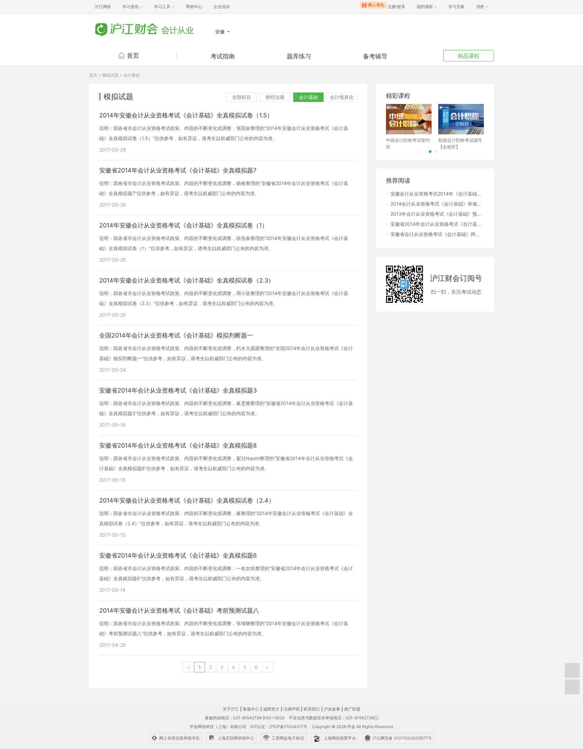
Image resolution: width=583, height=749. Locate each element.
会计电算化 (342, 97)
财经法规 (275, 97)
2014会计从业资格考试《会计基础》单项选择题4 (437, 204)
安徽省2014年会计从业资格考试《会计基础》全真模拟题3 (178, 390)
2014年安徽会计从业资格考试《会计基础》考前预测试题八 (179, 610)
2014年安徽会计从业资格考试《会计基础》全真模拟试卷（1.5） (186, 115)
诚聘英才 (271, 709)
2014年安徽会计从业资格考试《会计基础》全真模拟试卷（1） (183, 225)
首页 (133, 55)
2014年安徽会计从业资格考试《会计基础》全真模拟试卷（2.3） (186, 280)
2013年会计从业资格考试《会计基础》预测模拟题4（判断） (437, 214)
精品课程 (468, 55)
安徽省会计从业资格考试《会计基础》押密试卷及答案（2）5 (437, 234)
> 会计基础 (130, 75)
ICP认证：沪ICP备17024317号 (278, 726)
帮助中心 (194, 6)
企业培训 (222, 6)
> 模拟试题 (108, 75)
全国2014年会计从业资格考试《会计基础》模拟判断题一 (176, 335)
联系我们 (312, 709)
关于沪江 (231, 709)
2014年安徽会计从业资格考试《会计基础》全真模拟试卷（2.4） (187, 500)
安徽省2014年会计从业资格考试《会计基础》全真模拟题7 (177, 170)
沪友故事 (332, 709)
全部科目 (241, 97)
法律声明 (291, 709)
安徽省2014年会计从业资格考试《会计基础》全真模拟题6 (178, 555)
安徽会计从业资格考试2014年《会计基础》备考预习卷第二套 (437, 193)
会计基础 (308, 97)
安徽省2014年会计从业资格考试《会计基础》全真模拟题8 (178, 445)
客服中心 (251, 709)
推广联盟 (352, 709)
